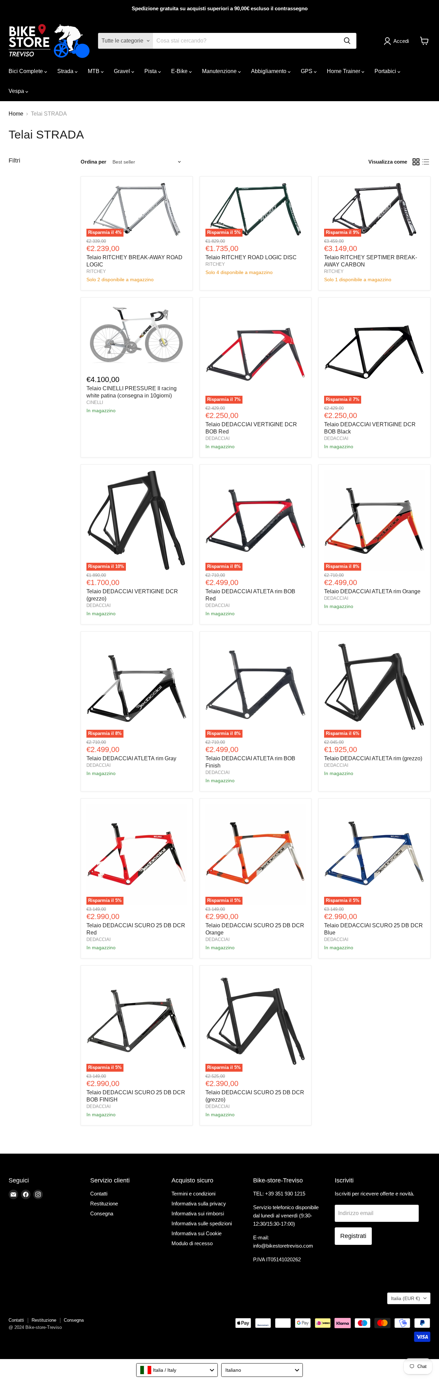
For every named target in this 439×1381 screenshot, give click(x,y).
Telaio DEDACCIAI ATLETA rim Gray (131, 758)
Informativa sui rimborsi (197, 1213)
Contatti (98, 1194)
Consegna (101, 1213)
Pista (151, 71)
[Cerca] (347, 41)
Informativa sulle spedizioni (201, 1223)
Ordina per (93, 162)
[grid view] (416, 162)
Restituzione (104, 1203)
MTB (94, 71)
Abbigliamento (269, 71)
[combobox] (177, 1370)
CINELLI (94, 402)
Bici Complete (26, 71)
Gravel (122, 71)
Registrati (353, 1236)
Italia (405, 1298)
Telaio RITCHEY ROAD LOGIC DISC (251, 257)
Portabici (386, 71)
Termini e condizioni (193, 1194)
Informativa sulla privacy (198, 1203)
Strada (66, 71)
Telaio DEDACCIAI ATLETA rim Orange (372, 591)
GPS (307, 71)
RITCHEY (96, 271)
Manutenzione (220, 71)
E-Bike (180, 71)
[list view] (425, 162)
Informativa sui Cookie (196, 1233)
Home (16, 114)
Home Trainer (344, 71)
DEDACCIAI (217, 438)
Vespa (17, 91)
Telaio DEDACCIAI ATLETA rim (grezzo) (373, 758)
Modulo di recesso (192, 1243)
